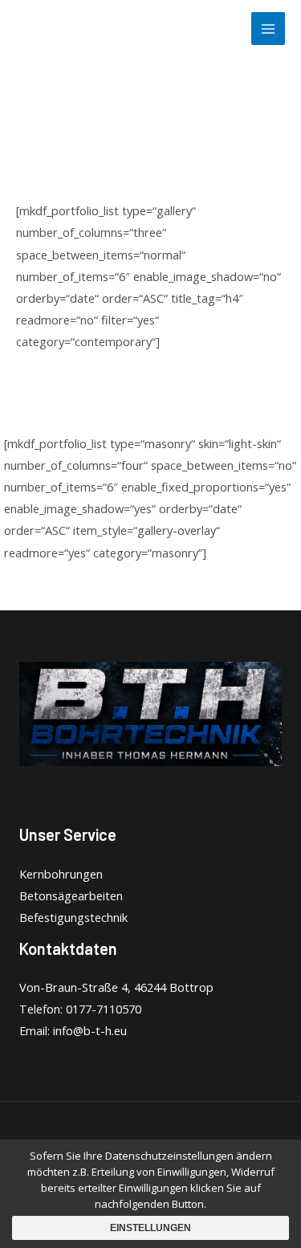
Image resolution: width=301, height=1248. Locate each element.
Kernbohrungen (61, 874)
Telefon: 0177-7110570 (80, 1009)
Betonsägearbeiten (71, 895)
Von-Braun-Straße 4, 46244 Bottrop (116, 987)
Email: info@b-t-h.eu (73, 1030)
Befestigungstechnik (73, 917)
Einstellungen (150, 1228)
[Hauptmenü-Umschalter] (268, 29)
